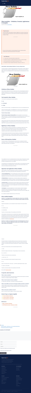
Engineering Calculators (19, 378)
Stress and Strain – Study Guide (8, 298)
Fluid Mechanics (4, 368)
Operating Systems (4, 379)
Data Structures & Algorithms (5, 377)
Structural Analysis (18, 367)
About (2, 391)
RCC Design (17, 368)
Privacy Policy (16, 391)
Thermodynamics (4, 367)
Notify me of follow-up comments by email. (8, 348)
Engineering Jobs (18, 377)
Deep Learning (3, 383)
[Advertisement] (15, 43)
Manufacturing (3, 371)
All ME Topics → (3, 373)
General (2, 325)
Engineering (5, 357)
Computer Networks (4, 378)
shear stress (12, 218)
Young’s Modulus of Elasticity (8, 295)
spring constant (8, 269)
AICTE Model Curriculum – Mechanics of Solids (9, 304)
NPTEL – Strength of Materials (7, 303)
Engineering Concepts (19, 379)
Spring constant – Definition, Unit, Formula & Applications (10, 326)
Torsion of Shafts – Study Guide (8, 297)
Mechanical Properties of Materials (6, 327)
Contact (5, 391)
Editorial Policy (8, 391)
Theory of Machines (4, 372)
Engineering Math (18, 383)
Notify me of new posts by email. (6, 350)
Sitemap (12, 391)
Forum (17, 384)
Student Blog (17, 385)
